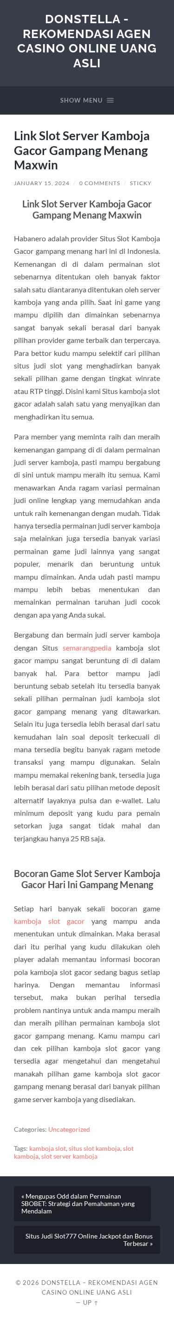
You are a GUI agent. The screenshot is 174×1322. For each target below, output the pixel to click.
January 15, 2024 (42, 183)
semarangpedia (87, 647)
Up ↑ (91, 1302)
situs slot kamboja (94, 1148)
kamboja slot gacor (49, 920)
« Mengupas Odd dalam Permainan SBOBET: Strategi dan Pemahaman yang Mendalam (78, 1204)
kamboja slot (47, 1148)
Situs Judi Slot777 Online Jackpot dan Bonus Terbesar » (89, 1239)
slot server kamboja (69, 1156)
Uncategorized (69, 1129)
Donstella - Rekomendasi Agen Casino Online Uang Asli (87, 41)
